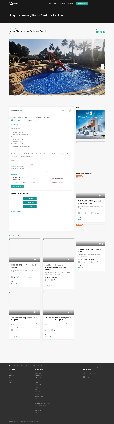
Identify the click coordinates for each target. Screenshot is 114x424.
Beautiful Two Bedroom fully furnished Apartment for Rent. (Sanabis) (55, 267)
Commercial (62, 3)
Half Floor (37, 394)
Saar (16, 28)
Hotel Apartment (39, 396)
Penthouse (38, 401)
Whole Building (38, 415)
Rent (55, 3)
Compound (38, 384)
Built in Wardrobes (58, 178)
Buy (50, 3)
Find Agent (71, 3)
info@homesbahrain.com (92, 377)
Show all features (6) (18, 186)
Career (10, 380)
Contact (11, 382)
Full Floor (37, 391)
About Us (11, 375)
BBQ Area (35, 178)
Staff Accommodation (41, 405)
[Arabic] (98, 3)
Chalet (36, 382)
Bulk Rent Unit (38, 375)
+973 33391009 (90, 373)
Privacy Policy (12, 377)
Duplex (36, 387)
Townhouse (38, 410)
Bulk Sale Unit (38, 377)
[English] (103, 3)
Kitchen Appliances (58, 182)
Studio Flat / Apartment (41, 408)
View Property (24, 257)
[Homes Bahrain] (14, 4)
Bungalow (37, 380)
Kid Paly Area (36, 182)
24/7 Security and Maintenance (18, 178)
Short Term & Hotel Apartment (43, 403)
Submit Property (82, 3)
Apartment (38, 373)
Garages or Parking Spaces (20, 182)
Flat (36, 389)
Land (36, 398)
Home (10, 28)
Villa (36, 412)
